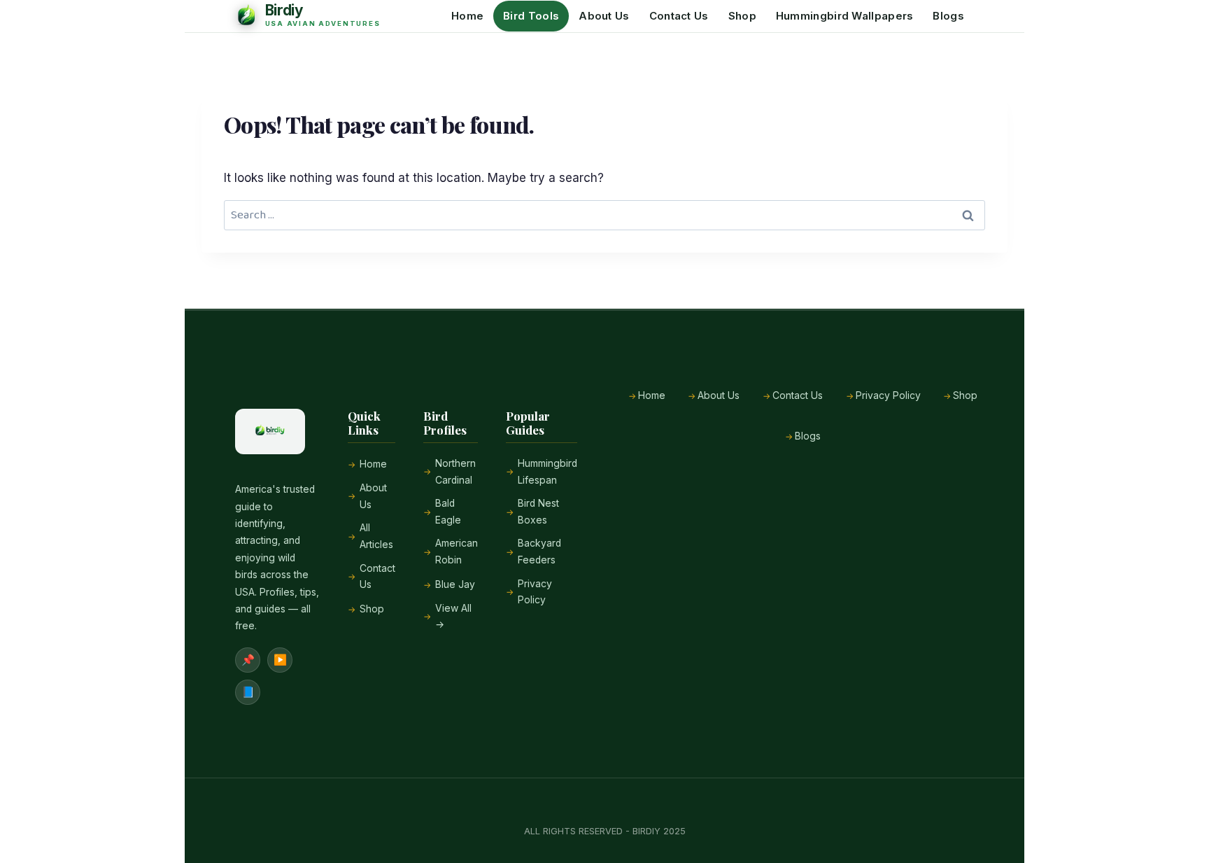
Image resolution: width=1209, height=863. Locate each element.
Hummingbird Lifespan (547, 472)
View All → (453, 617)
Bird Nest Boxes (538, 512)
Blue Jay (455, 584)
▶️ (280, 659)
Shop (742, 15)
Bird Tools (531, 15)
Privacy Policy (535, 592)
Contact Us (679, 15)
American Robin (456, 552)
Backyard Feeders (539, 552)
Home (467, 15)
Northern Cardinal (455, 472)
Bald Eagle (448, 512)
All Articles (376, 536)
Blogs (948, 15)
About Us (604, 15)
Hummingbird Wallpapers (845, 15)
